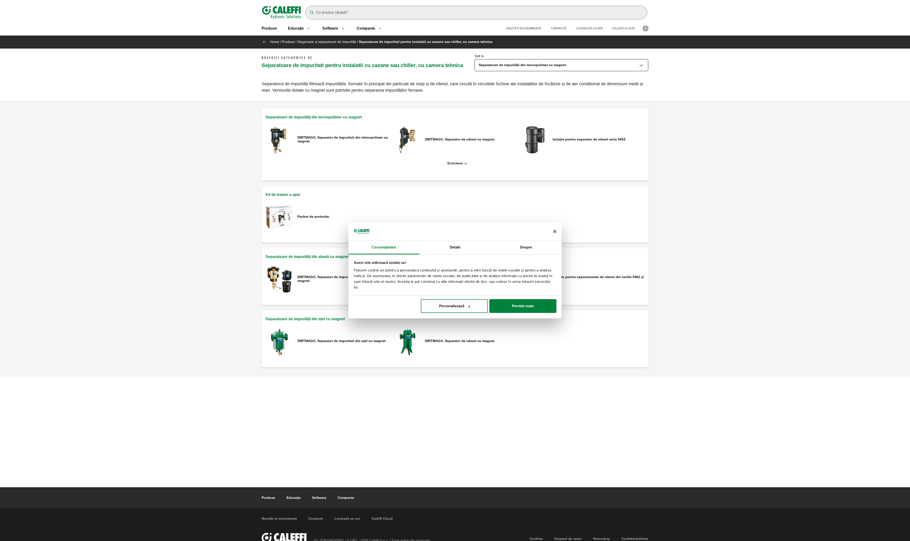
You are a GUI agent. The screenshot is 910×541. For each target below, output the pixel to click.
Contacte (559, 28)
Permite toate (523, 306)
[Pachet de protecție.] (279, 217)
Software (319, 498)
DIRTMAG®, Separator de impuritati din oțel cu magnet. (342, 341)
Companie (346, 498)
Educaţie (294, 498)
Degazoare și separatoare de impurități (326, 42)
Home (274, 42)
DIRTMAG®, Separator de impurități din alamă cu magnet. (336, 279)
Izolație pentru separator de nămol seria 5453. (589, 139)
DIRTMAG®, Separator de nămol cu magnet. (460, 139)
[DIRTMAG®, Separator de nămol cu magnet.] (407, 140)
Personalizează (451, 306)
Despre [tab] (526, 247)
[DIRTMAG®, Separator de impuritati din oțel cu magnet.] (279, 341)
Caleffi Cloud (623, 28)
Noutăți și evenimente (523, 28)
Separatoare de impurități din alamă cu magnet (307, 257)
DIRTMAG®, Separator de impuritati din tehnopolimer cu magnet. (342, 139)
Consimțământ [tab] (384, 247)
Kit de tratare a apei (282, 195)
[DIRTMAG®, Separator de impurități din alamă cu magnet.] (279, 279)
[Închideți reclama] (554, 231)
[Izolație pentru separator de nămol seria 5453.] (535, 140)
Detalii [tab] (455, 247)
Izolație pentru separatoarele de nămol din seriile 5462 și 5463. (598, 279)
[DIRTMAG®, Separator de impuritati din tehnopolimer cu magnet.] (279, 140)
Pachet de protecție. (313, 216)
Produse (269, 28)
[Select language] (645, 28)
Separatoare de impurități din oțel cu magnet (305, 319)
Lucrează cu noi (589, 28)
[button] (455, 163)
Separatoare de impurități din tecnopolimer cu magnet (313, 117)
